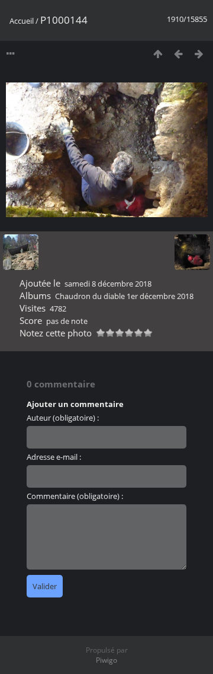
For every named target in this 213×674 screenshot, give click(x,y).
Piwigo (106, 660)
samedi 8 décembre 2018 (107, 283)
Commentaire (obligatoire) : (75, 496)
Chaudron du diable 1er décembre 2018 (124, 296)
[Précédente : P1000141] (178, 54)
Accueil (21, 20)
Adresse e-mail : (54, 457)
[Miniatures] (157, 54)
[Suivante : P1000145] (199, 54)
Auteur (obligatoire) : (63, 417)
